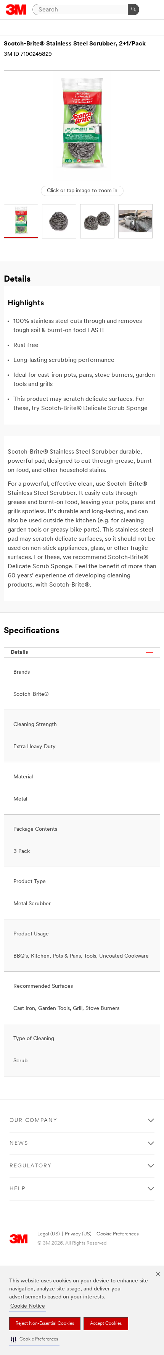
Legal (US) (48, 1234)
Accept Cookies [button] (106, 1323)
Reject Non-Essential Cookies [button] (45, 1323)
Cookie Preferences (117, 1234)
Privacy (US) (78, 1234)
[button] (34, 1339)
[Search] (133, 9)
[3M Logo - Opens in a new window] (16, 9)
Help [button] (18, 1189)
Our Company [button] (34, 1120)
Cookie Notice (27, 1306)
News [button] (19, 1143)
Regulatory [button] (31, 1166)
